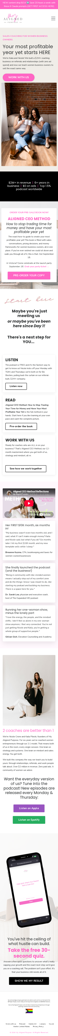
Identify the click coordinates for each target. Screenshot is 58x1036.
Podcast (22, 1024)
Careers (43, 1024)
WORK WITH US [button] (18, 77)
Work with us (11, 1024)
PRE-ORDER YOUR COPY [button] (29, 275)
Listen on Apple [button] (29, 808)
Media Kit (32, 1024)
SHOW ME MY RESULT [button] (29, 981)
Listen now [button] (16, 386)
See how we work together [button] (26, 468)
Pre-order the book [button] (21, 426)
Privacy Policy (38, 1026)
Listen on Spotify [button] (29, 820)
